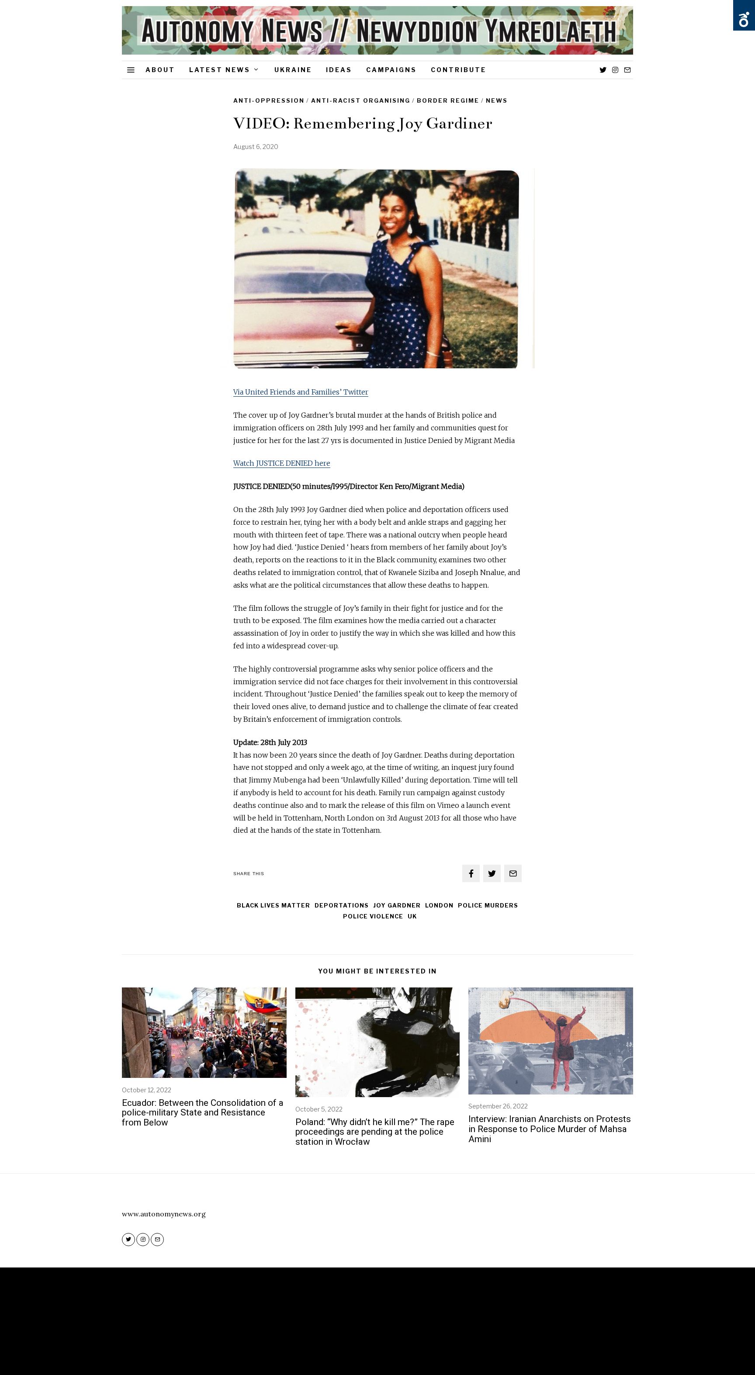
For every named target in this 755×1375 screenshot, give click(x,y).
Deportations (342, 905)
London (439, 905)
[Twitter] (603, 70)
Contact (405, 1341)
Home (344, 1341)
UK (412, 916)
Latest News (219, 69)
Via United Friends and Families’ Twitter (300, 392)
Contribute (458, 69)
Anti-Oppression (269, 100)
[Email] (627, 70)
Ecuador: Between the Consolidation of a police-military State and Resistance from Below (203, 1113)
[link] (281, 463)
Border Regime (448, 100)
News (497, 100)
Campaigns (391, 69)
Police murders (488, 905)
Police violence (373, 916)
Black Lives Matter (273, 905)
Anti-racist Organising (360, 100)
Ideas (339, 69)
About (160, 69)
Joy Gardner (397, 905)
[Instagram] (615, 70)
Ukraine (293, 69)
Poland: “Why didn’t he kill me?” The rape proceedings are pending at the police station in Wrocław (374, 1132)
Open (744, 20)
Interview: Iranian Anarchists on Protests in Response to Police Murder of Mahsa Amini (549, 1129)
